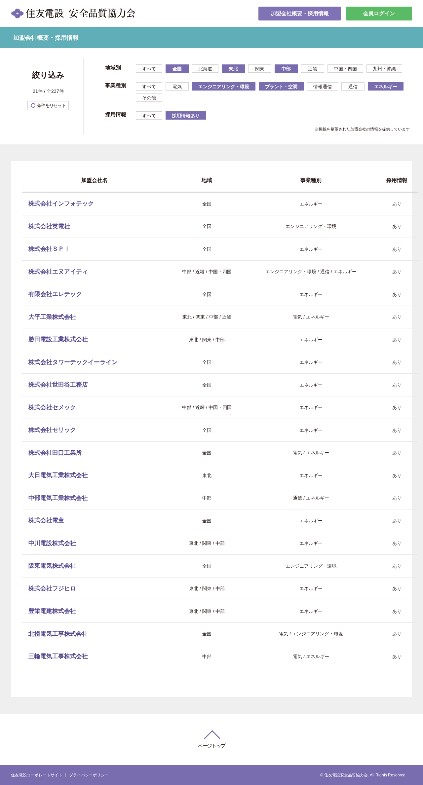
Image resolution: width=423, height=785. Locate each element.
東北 (233, 68)
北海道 (205, 68)
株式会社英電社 (49, 226)
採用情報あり (186, 115)
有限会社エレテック (55, 294)
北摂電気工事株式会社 (58, 633)
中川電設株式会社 (52, 543)
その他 (149, 97)
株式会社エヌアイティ (58, 271)
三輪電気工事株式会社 (58, 656)
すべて (149, 68)
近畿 (312, 68)
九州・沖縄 (384, 68)
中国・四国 (345, 68)
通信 (353, 86)
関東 (259, 68)
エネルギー (385, 86)
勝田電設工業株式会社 (58, 339)
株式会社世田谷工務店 (58, 384)
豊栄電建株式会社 (52, 611)
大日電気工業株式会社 (58, 475)
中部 (286, 68)
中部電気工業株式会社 (58, 498)
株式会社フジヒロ (52, 588)
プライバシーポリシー (89, 775)
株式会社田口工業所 (55, 452)
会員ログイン (379, 13)
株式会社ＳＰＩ (49, 248)
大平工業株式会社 (52, 317)
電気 (177, 86)
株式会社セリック (52, 430)
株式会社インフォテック (61, 203)
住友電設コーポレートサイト (36, 775)
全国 (177, 68)
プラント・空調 (281, 86)
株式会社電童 (46, 520)
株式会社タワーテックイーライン (73, 362)
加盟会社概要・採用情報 (300, 13)
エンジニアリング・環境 (223, 86)
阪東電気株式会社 (52, 565)
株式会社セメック (52, 407)
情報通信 (322, 86)
